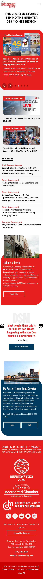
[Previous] (4, 85)
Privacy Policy (8, 569)
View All (21, 573)
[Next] (10, 85)
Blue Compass (35, 569)
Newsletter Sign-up (22, 533)
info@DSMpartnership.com (21, 555)
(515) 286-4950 (21, 552)
